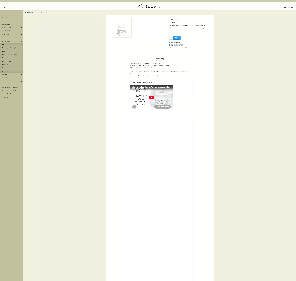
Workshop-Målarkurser (8, 93)
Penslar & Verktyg (6, 34)
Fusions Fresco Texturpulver (9, 54)
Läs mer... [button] (205, 28)
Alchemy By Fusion (7, 20)
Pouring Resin (6, 57)
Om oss (3, 81)
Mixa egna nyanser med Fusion (10, 87)
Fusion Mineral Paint (7, 17)
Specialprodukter (6, 41)
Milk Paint (4, 74)
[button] (289, 7)
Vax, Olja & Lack (6, 27)
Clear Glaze (44, 12)
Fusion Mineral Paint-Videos (9, 90)
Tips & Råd (5, 78)
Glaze (3, 44)
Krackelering (5, 51)
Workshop (4, 37)
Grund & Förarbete (7, 31)
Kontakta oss (5, 97)
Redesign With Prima (7, 61)
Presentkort (5, 71)
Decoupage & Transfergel (9, 48)
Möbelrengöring (6, 24)
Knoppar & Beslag (7, 64)
